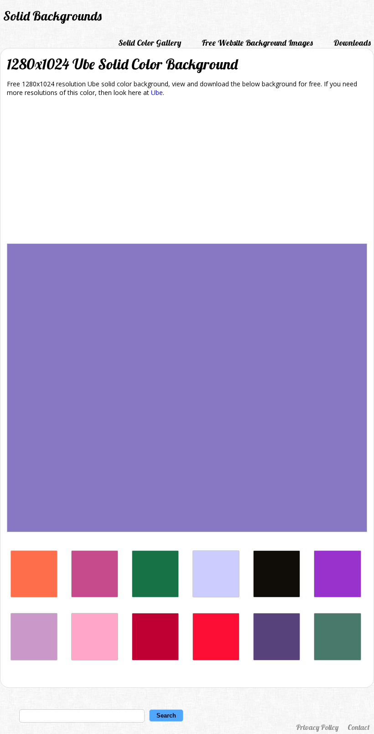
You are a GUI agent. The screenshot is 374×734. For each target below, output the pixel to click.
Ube (157, 92)
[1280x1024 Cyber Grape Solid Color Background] (276, 658)
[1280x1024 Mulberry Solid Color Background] (94, 595)
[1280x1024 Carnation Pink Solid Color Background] (94, 658)
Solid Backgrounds (52, 16)
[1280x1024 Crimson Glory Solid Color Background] (155, 658)
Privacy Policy (317, 727)
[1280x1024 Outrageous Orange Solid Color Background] (33, 595)
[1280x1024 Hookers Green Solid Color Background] (337, 658)
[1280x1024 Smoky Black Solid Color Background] (276, 595)
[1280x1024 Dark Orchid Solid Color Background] (337, 595)
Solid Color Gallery (149, 42)
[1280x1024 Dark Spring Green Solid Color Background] (155, 595)
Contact (358, 727)
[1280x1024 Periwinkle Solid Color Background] (215, 595)
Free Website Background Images (257, 42)
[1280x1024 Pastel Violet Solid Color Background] (33, 658)
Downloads (352, 42)
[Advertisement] (187, 172)
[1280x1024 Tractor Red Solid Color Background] (215, 658)
